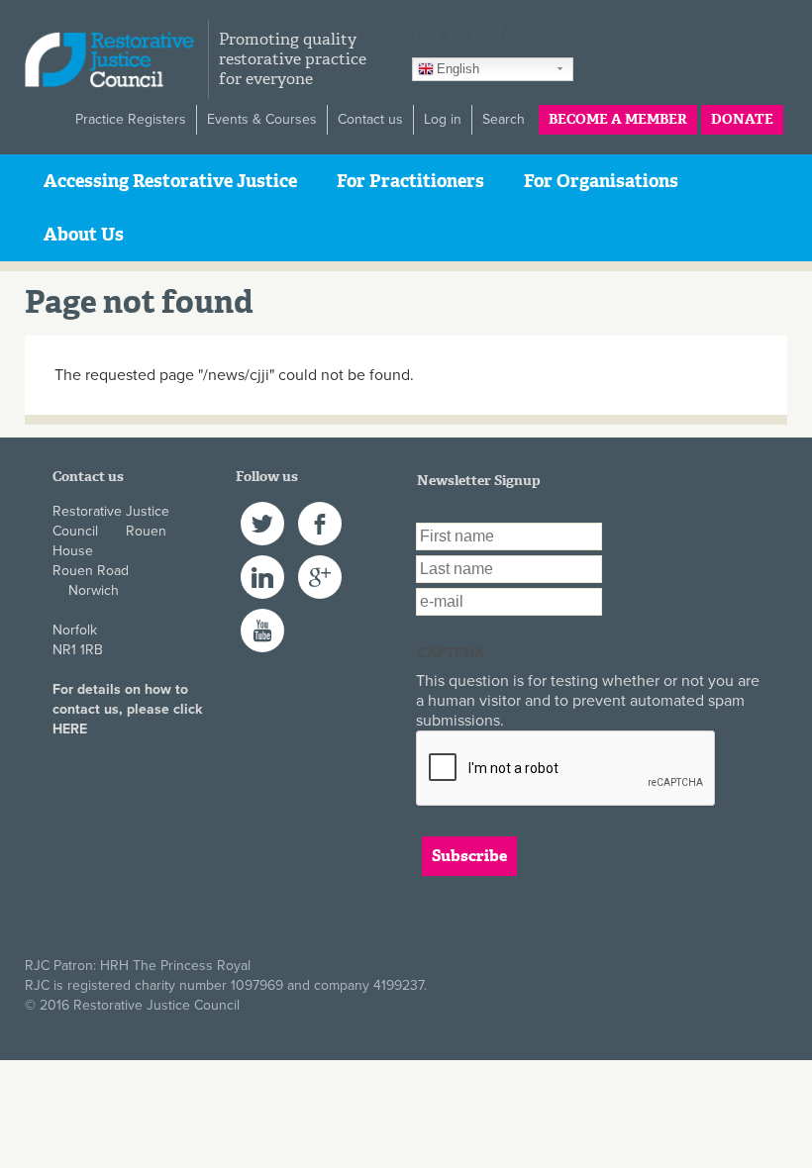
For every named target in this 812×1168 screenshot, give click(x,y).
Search (503, 119)
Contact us (370, 119)
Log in (442, 119)
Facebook (320, 511)
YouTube (262, 618)
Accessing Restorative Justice (170, 181)
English (458, 68)
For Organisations (601, 181)
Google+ (320, 564)
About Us (84, 234)
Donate (742, 119)
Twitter (261, 511)
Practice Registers (130, 119)
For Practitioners (410, 181)
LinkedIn (262, 564)
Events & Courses (262, 119)
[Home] (116, 59)
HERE (69, 729)
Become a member (618, 119)
